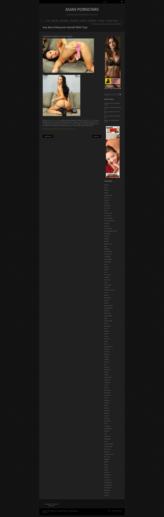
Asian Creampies (108, 218)
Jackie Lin (106, 295)
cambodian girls (108, 251)
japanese (106, 303)
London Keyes (107, 377)
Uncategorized (107, 485)
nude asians (107, 426)
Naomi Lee (107, 418)
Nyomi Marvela (108, 428)
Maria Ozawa (107, 390)
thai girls (106, 467)
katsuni (106, 328)
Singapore (106, 459)
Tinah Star (106, 477)
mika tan (106, 405)
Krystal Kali (107, 349)
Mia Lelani (106, 400)
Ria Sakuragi (107, 439)
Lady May (106, 359)
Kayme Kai (106, 331)
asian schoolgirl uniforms (110, 231)
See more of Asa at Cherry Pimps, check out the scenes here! (59, 129)
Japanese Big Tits (108, 308)
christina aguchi (108, 259)
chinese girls (107, 256)
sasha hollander (108, 446)
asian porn (107, 226)
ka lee (105, 318)
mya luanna (107, 410)
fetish (105, 272)
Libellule (106, 374)
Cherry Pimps (91, 120)
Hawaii (105, 282)
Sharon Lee (107, 457)
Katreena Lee (107, 326)
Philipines (106, 431)
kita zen (106, 344)
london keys (107, 380)
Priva (105, 433)
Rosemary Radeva (108, 444)
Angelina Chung (108, 195)
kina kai (106, 341)
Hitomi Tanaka (107, 285)
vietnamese (107, 490)
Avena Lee (106, 236)
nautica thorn (107, 421)
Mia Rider (106, 403)
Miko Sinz (106, 408)
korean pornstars (108, 346)
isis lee (105, 292)
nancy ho (106, 416)
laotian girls (107, 369)
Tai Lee (106, 464)
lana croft (106, 362)
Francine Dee (107, 274)
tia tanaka (106, 472)
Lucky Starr (107, 382)
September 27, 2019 (48, 36)
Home (47, 21)
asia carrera (107, 208)
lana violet (106, 367)
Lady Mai (106, 357)
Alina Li (106, 187)
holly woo (106, 287)
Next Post (96, 136)
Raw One (56, 36)
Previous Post (48, 136)
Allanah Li (106, 190)
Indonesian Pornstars (109, 290)
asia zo (106, 210)
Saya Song (106, 451)
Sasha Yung (107, 449)
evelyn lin (106, 269)
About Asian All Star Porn (117, 510)
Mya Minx (106, 413)
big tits (105, 246)
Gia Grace (106, 277)
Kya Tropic (106, 351)
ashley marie (107, 205)
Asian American (92, 21)
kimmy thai (107, 339)
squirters (106, 462)
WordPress (67, 511)
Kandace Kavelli (108, 321)
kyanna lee (107, 354)
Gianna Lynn (107, 280)
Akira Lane (106, 185)
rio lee (105, 441)
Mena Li (106, 398)
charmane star (107, 254)
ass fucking (101, 21)
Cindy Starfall (107, 262)
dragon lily (106, 267)
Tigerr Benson (107, 475)
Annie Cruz (107, 197)
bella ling (106, 239)
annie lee (106, 200)
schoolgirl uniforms (112, 21)
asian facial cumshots (109, 221)
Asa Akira (97, 24)
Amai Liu (106, 192)
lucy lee (106, 385)
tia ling (105, 469)
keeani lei (106, 333)
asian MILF (107, 223)
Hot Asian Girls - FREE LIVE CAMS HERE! (51, 505)
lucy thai (106, 387)
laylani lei (106, 372)
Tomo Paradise (108, 482)
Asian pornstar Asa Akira (54, 120)
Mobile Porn (54, 21)
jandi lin (106, 300)
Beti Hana (106, 241)
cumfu (105, 264)
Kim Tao (106, 336)
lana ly (105, 364)
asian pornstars (64, 21)
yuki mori (106, 495)
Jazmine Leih (107, 313)
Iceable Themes (45, 512)
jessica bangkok (108, 315)
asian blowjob (74, 21)
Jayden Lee (107, 310)
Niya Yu (106, 423)
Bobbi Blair (107, 249)
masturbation (102, 24)
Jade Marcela (107, 298)
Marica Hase (107, 392)
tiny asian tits (83, 21)
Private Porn (107, 436)
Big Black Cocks (108, 244)
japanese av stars (108, 305)
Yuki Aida (106, 492)
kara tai (106, 323)
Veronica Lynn (107, 487)
